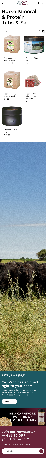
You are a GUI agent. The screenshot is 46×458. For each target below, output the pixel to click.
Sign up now (9, 401)
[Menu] (2, 3)
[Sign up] (41, 451)
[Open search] (38, 3)
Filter (6, 31)
